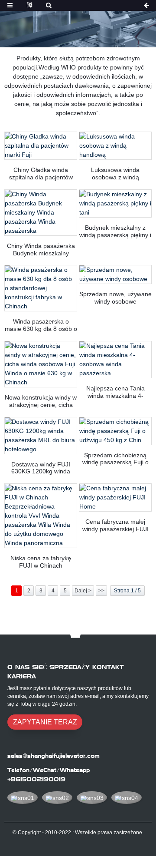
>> (101, 591)
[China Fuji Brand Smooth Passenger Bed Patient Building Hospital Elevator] (41, 145)
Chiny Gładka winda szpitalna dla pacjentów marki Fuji (41, 173)
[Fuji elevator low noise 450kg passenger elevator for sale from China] (115, 431)
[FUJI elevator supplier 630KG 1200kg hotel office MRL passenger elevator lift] (41, 435)
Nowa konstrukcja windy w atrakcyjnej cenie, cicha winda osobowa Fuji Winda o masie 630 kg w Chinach (41, 401)
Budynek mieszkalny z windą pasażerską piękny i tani (115, 231)
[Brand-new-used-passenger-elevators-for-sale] (115, 274)
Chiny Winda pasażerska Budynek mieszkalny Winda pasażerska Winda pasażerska (41, 249)
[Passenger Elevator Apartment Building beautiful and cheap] (115, 203)
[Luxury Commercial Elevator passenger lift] (115, 145)
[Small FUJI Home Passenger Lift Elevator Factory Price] (115, 497)
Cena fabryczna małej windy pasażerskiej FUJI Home (115, 525)
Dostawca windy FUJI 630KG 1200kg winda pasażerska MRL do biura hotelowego (41, 468)
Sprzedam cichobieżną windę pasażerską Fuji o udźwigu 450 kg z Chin (115, 459)
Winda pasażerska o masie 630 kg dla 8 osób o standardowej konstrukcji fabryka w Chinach (41, 325)
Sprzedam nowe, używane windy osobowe (115, 298)
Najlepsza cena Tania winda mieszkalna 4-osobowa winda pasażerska (115, 392)
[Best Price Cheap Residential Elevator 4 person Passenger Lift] (115, 359)
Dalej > (83, 591)
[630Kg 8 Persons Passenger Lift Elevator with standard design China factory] (41, 288)
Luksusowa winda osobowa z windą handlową (115, 173)
